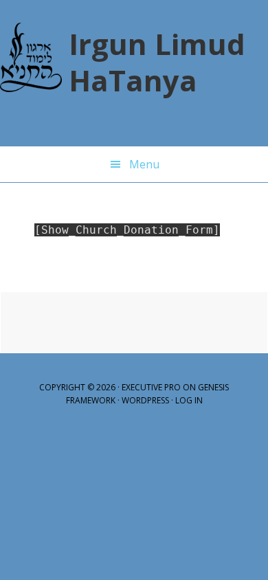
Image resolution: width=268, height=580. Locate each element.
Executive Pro (151, 387)
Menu (144, 164)
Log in (189, 400)
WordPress (145, 400)
